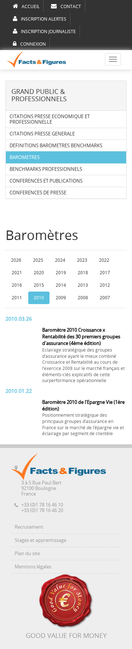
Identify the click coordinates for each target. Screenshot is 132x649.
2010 (39, 297)
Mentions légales (33, 566)
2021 (17, 272)
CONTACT (70, 6)
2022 (104, 260)
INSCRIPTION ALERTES (43, 19)
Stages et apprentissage (40, 540)
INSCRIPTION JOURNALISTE (48, 31)
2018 (83, 272)
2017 (105, 272)
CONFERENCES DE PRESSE (38, 192)
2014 (61, 285)
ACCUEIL (31, 6)
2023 (82, 260)
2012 (105, 285)
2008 (83, 297)
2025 (38, 260)
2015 (39, 285)
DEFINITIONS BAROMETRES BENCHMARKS (56, 145)
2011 (17, 297)
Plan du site (27, 553)
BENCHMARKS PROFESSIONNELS (46, 169)
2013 (83, 285)
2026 (16, 260)
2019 (61, 272)
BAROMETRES (25, 157)
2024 (60, 260)
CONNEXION (33, 44)
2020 (39, 272)
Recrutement (29, 527)
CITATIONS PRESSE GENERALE (42, 134)
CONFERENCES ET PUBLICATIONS (46, 181)
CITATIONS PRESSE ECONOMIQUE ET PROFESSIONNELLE (50, 119)
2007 (105, 297)
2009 (61, 297)
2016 (17, 285)
